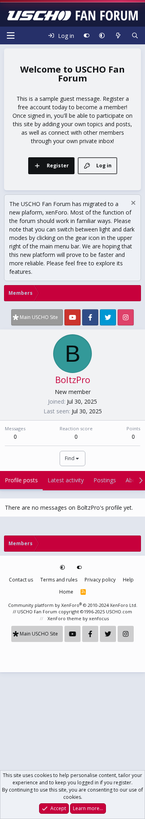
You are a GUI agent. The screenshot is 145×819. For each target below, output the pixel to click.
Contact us (21, 579)
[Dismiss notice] (132, 204)
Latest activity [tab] (66, 480)
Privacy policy (100, 579)
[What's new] (118, 35)
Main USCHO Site (39, 317)
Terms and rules (58, 579)
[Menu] (10, 35)
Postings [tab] (104, 480)
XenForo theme (64, 618)
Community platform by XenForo (72, 605)
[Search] (134, 35)
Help (128, 579)
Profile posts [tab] (21, 480)
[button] (102, 35)
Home (66, 591)
